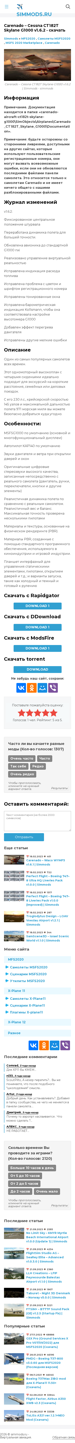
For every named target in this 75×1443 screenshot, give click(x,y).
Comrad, (21, 1065)
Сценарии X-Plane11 (27, 1005)
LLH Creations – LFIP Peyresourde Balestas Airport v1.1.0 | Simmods (44, 1277)
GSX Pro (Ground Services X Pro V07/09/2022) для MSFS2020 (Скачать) (47, 1343)
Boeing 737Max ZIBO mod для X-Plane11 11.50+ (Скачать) (46, 1383)
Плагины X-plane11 (26, 1012)
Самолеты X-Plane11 (28, 999)
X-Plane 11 (16, 991)
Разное (14, 1033)
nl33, (18, 1076)
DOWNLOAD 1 (37, 606)
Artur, (19, 1094)
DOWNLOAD (37, 669)
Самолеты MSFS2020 (28, 967)
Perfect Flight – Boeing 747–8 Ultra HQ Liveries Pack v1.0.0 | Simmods (47, 880)
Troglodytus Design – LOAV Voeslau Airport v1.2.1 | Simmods (47, 920)
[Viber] (53, 688)
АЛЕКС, (20, 1126)
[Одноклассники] (32, 688)
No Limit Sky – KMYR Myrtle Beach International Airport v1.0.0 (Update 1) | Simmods (47, 1237)
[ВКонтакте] (21, 688)
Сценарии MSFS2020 (28, 974)
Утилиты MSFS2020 (27, 981)
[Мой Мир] (42, 688)
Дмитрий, (22, 1112)
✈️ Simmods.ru (34, 6)
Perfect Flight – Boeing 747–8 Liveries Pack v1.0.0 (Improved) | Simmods (47, 900)
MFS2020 (16, 959)
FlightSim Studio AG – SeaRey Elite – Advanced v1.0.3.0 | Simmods (45, 1257)
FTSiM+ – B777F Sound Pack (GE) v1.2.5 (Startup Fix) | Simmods (47, 1313)
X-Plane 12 (17, 1022)
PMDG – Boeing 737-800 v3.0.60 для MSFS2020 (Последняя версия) (44, 1363)
